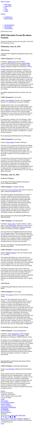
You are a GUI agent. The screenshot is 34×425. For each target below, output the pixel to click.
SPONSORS (8, 26)
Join (5, 8)
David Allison (10, 100)
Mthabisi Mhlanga (11, 253)
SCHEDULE (8, 17)
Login (6, 9)
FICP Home (7, 4)
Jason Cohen (11, 223)
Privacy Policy (5, 418)
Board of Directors (6, 412)
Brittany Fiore (12, 61)
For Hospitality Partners (7, 402)
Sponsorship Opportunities (8, 407)
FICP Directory (5, 410)
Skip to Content (5, 1)
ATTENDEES (8, 28)
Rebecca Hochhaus (25, 227)
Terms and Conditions (16, 418)
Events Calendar (5, 404)
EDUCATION (8, 18)
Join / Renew (4, 401)
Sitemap (26, 418)
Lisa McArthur (10, 369)
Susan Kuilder (26, 63)
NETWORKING (9, 25)
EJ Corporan (9, 295)
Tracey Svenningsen (13, 333)
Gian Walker (20, 335)
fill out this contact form (18, 415)
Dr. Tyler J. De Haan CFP (13, 190)
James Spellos (10, 142)
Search (6, 11)
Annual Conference (6, 405)
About (2, 399)
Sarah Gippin (12, 225)
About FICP (7, 6)
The (4, 409)
